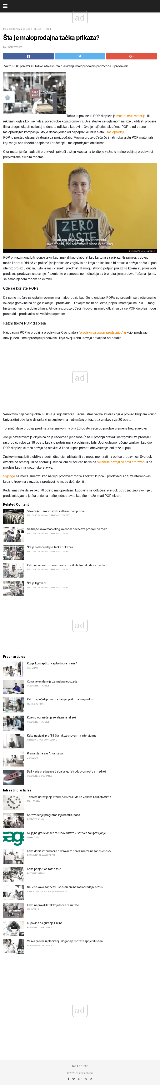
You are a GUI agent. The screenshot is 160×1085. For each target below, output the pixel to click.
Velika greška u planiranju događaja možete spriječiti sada (65, 941)
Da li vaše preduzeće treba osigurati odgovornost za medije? (66, 771)
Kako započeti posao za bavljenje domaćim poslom (60, 699)
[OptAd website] (142, 250)
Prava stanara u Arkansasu (45, 753)
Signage (9, 476)
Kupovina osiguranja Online (44, 923)
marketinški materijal (131, 116)
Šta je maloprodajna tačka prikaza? (50, 547)
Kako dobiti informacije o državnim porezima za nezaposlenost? (69, 851)
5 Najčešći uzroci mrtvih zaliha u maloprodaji (56, 511)
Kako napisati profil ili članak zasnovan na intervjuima (61, 735)
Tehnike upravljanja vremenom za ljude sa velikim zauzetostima (69, 797)
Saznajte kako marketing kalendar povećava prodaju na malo (67, 529)
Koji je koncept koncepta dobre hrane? (52, 663)
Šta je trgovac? (36, 583)
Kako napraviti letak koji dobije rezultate (53, 905)
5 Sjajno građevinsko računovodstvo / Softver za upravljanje (66, 833)
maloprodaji (115, 132)
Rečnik (47, 29)
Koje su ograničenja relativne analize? (51, 717)
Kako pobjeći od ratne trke (44, 869)
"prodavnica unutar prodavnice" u (102, 333)
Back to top (80, 1066)
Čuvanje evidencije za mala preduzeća (52, 681)
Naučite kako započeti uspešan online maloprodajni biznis (65, 887)
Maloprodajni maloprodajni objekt (22, 29)
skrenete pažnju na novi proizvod (121, 462)
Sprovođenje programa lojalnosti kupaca (53, 815)
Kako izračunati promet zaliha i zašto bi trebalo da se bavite (66, 565)
